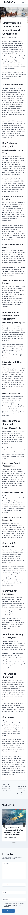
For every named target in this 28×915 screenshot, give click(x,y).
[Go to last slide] (4, 825)
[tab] (12, 842)
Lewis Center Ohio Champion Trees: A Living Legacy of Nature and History (21, 790)
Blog (3, 20)
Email (5, 892)
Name (5, 885)
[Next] (24, 825)
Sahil (5, 37)
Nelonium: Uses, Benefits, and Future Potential (7, 788)
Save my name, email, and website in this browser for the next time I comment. (14, 905)
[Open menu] (23, 2)
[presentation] (14, 817)
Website (5, 899)
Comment (6, 863)
